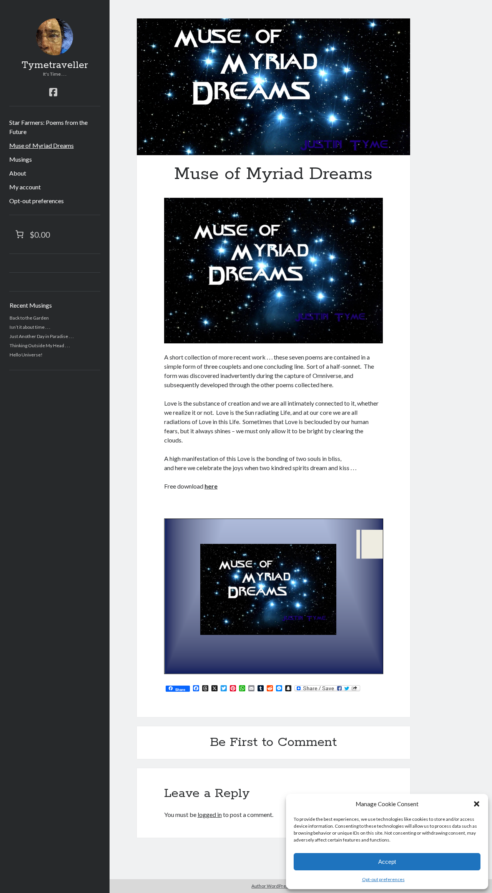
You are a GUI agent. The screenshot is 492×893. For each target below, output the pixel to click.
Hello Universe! (26, 355)
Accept (387, 861)
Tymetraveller (55, 65)
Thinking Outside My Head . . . (40, 345)
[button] (476, 804)
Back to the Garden (29, 318)
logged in (210, 814)
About (17, 173)
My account (25, 187)
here (211, 486)
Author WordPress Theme (278, 886)
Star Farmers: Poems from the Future (48, 127)
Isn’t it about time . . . (30, 327)
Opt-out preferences (383, 879)
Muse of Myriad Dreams (41, 145)
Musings (20, 159)
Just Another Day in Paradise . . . (42, 336)
